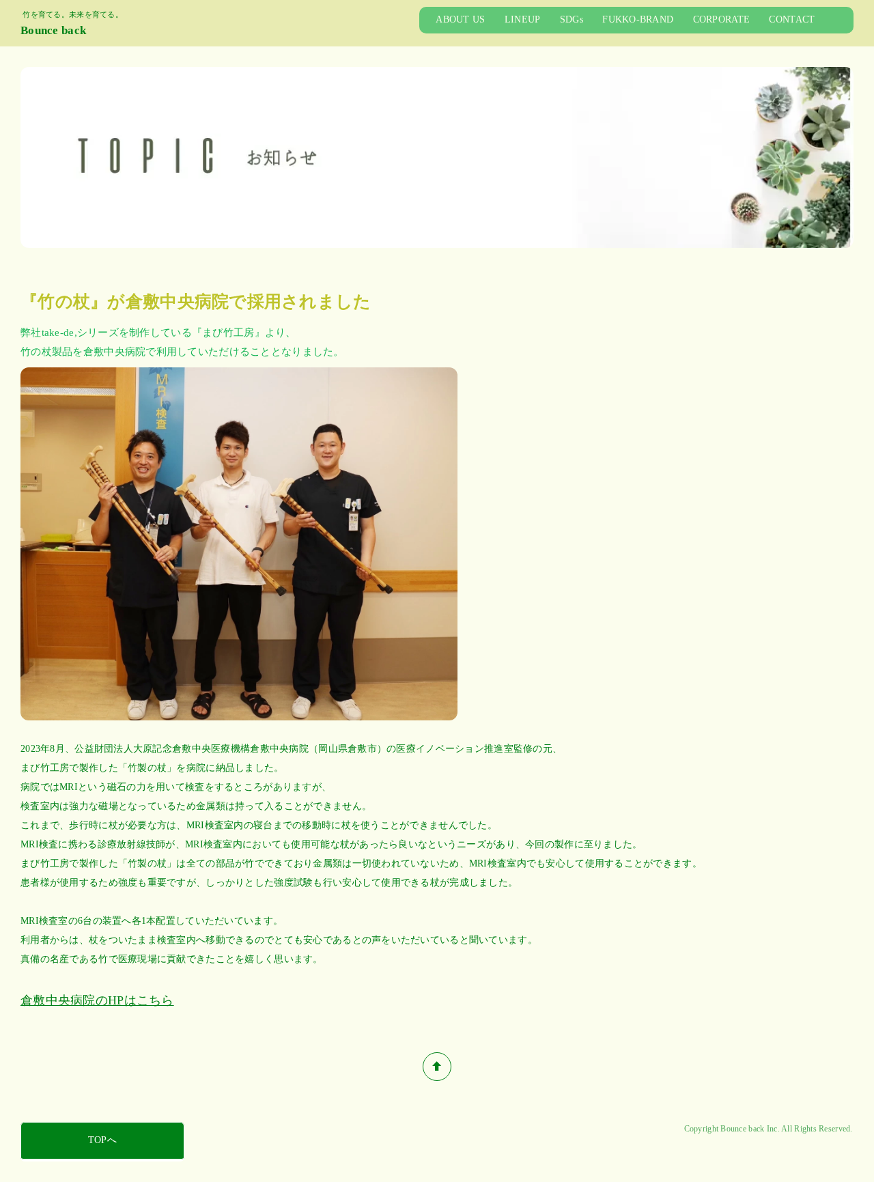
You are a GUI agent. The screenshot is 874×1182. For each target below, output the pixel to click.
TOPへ (102, 1140)
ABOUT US (460, 19)
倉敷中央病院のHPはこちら (97, 1000)
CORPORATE (721, 19)
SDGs (571, 19)
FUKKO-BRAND (637, 19)
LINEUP (523, 19)
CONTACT (792, 19)
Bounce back (53, 30)
